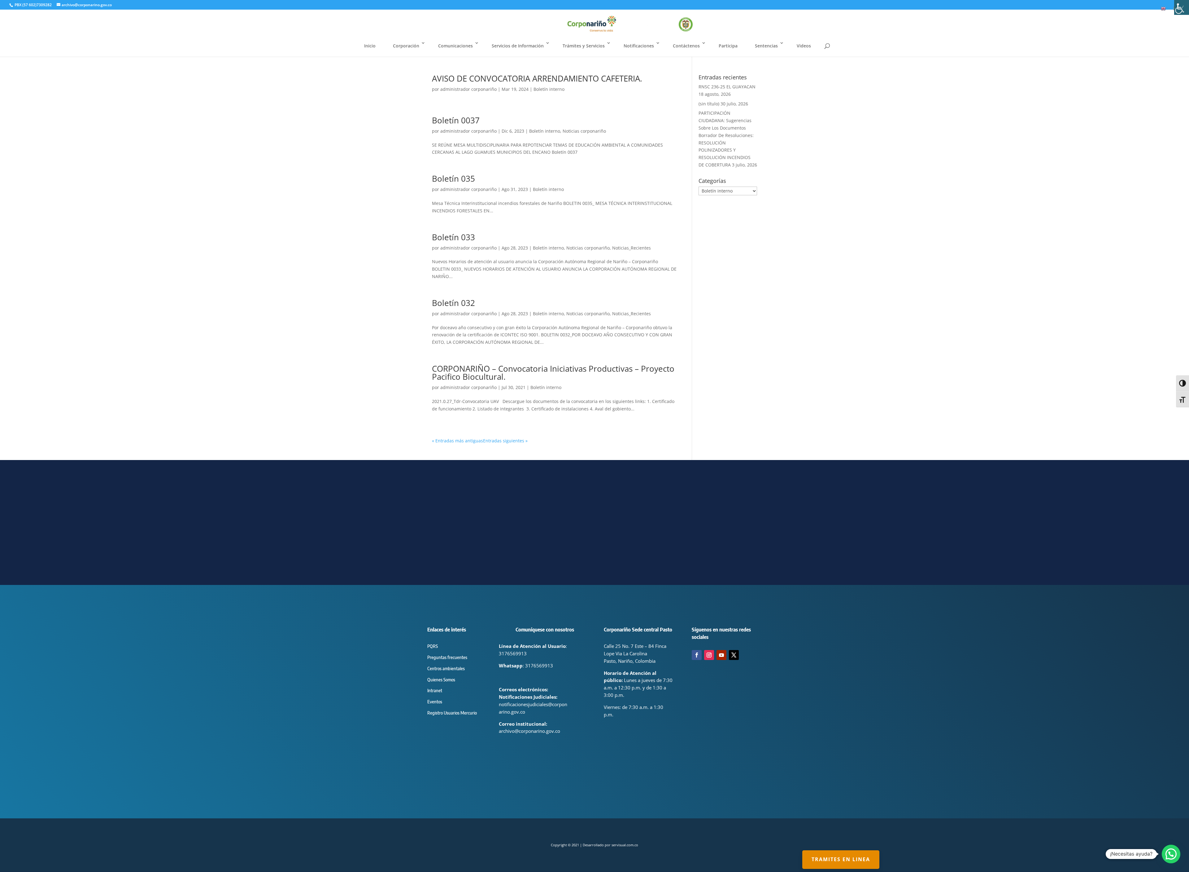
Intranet (434, 690)
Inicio (370, 46)
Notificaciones (639, 46)
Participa (728, 46)
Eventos (434, 701)
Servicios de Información (518, 46)
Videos (804, 46)
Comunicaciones (455, 46)
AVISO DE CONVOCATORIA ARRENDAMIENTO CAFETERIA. (537, 78)
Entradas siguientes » (505, 441)
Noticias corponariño (584, 131)
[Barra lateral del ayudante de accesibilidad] (1181, 7)
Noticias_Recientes (631, 248)
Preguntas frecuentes (447, 657)
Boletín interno (549, 89)
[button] (1171, 854)
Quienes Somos (441, 679)
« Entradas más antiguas (457, 441)
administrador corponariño (468, 89)
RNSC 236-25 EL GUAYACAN (727, 87)
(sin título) (709, 104)
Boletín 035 (453, 178)
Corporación (406, 46)
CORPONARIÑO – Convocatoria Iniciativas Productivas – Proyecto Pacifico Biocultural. (553, 372)
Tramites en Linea (841, 859)
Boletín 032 (453, 302)
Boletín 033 (453, 237)
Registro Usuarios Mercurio (452, 712)
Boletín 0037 (456, 120)
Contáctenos (686, 46)
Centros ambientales (446, 668)
